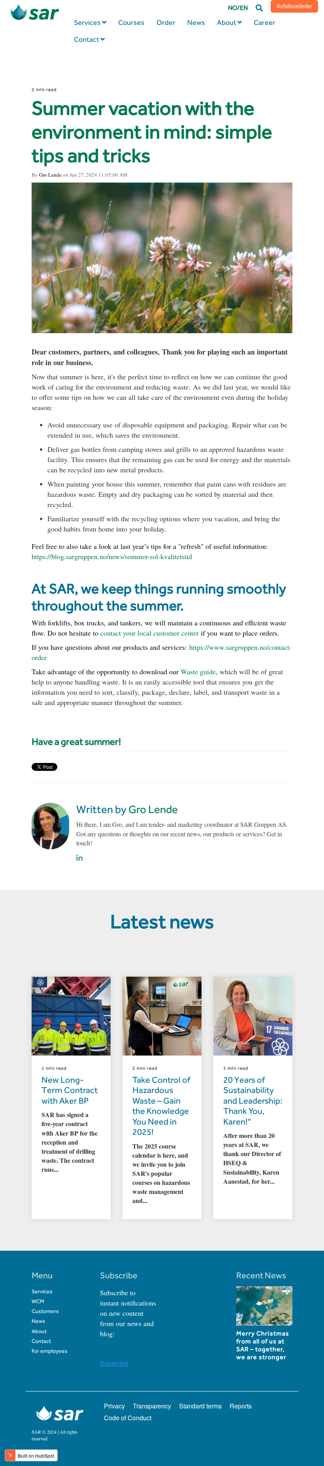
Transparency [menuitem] (152, 1405)
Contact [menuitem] (86, 39)
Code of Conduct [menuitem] (127, 1417)
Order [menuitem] (165, 22)
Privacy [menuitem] (114, 1405)
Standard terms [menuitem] (200, 1405)
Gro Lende (50, 174)
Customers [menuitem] (45, 1311)
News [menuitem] (196, 22)
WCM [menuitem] (38, 1301)
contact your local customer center (149, 633)
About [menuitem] (226, 22)
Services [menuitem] (87, 22)
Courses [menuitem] (131, 22)
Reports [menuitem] (241, 1405)
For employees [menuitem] (50, 1351)
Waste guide (198, 671)
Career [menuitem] (264, 22)
